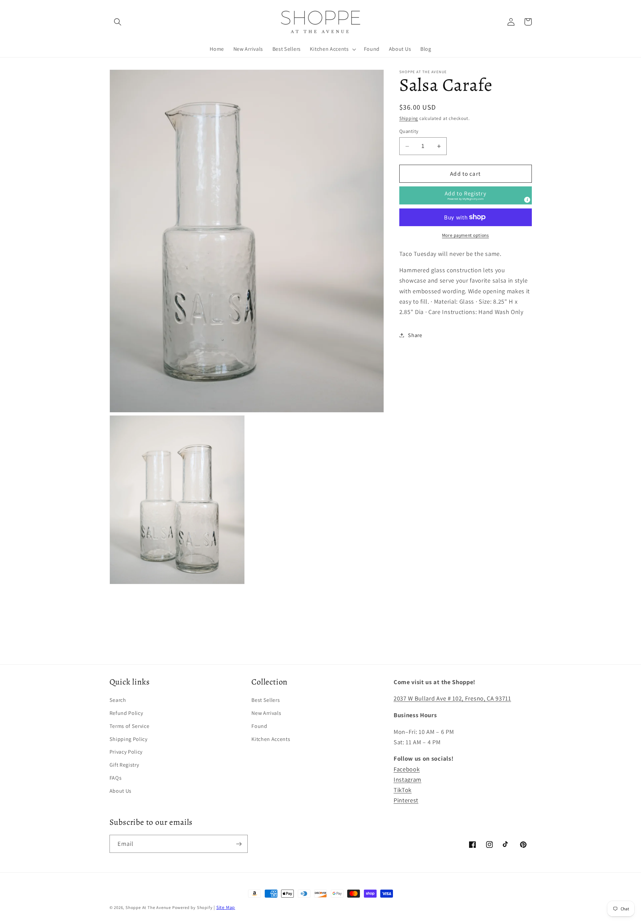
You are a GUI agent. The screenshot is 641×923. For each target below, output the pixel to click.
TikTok (403, 790)
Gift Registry (124, 764)
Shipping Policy (129, 739)
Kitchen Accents (270, 739)
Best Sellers (265, 700)
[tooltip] (527, 200)
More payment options (465, 235)
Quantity (409, 131)
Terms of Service (130, 726)
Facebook (407, 769)
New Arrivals (266, 713)
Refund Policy (126, 713)
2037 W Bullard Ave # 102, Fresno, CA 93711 (452, 698)
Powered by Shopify (192, 907)
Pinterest (406, 800)
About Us (121, 790)
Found (259, 726)
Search (118, 700)
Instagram (407, 779)
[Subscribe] (238, 844)
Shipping (408, 118)
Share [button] (415, 335)
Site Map (225, 907)
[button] (118, 21)
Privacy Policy (126, 751)
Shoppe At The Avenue (149, 907)
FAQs (116, 777)
